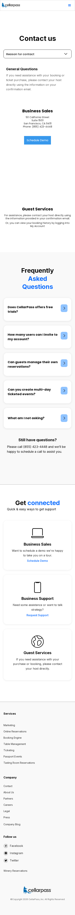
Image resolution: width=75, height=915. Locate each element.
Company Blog (11, 824)
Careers (8, 804)
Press (6, 817)
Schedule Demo (37, 140)
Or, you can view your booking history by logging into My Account (37, 224)
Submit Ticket (37, 188)
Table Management (14, 743)
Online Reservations (15, 731)
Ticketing (8, 750)
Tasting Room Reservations (19, 762)
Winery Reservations (15, 870)
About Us (8, 792)
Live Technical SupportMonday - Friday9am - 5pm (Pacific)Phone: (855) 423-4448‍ (37, 172)
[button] (69, 5)
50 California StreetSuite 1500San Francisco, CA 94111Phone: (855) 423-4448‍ (37, 122)
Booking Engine (12, 737)
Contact (7, 786)
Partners (8, 798)
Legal (6, 811)
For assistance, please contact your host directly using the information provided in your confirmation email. (37, 217)
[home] (10, 4)
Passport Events (12, 756)
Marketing (9, 725)
